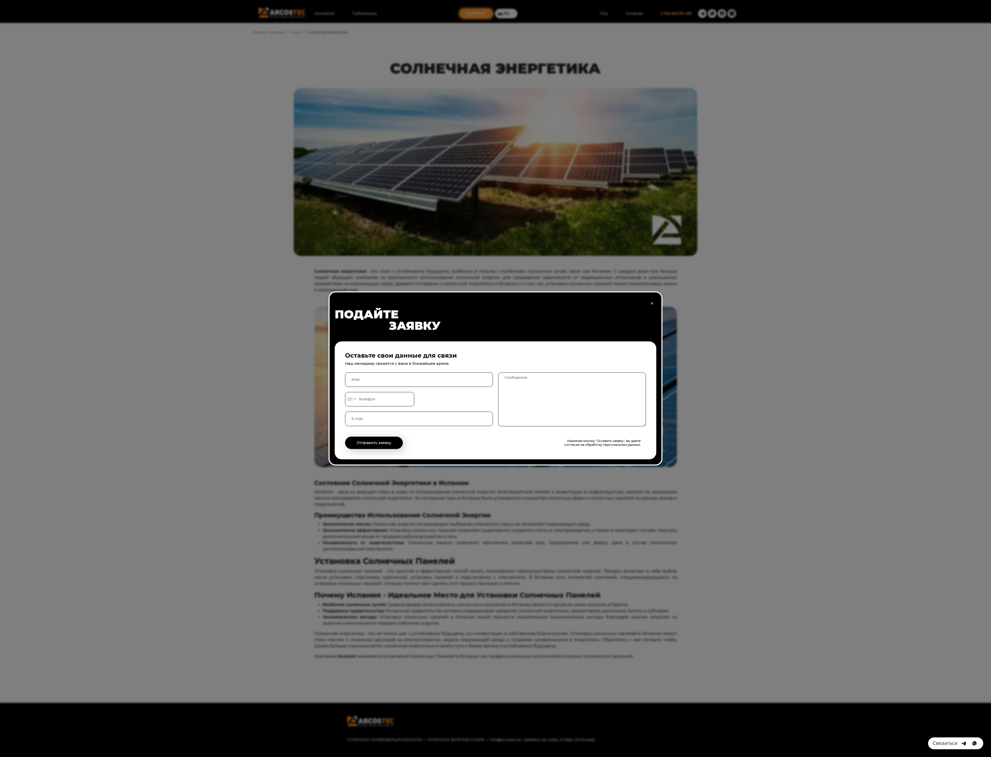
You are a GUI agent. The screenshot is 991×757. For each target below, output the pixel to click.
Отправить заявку (374, 443)
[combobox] (351, 399)
